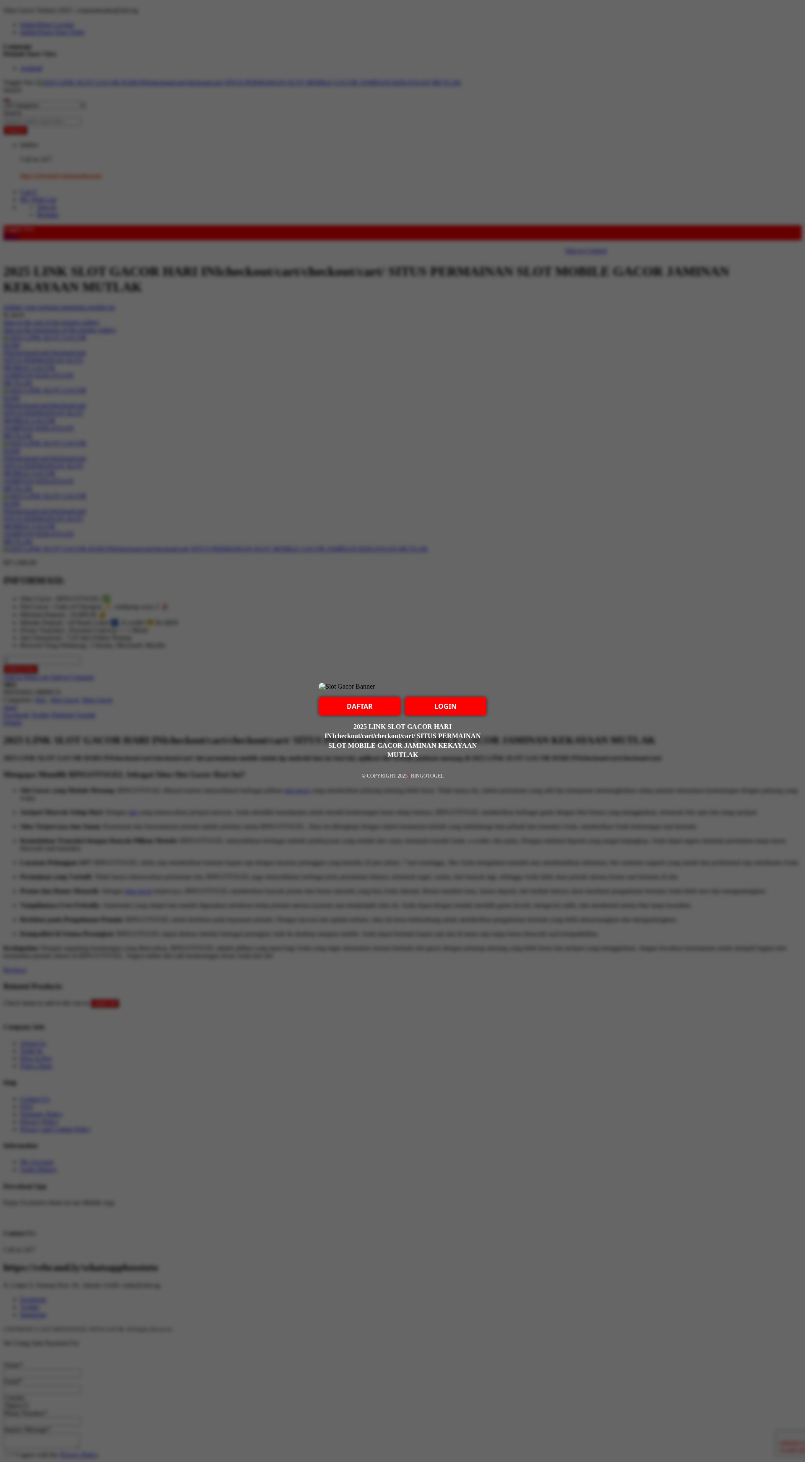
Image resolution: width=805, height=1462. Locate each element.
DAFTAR (360, 706)
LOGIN (445, 706)
